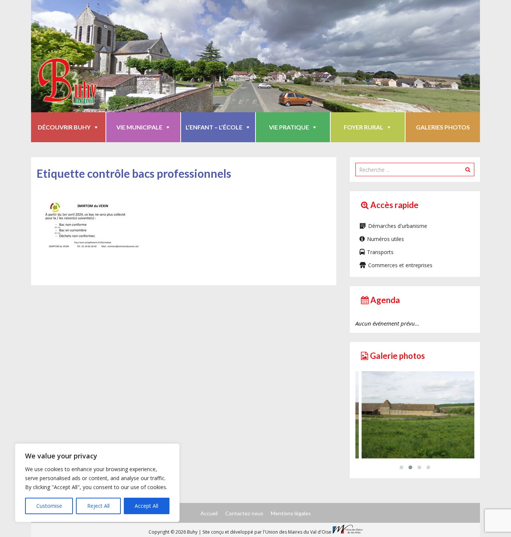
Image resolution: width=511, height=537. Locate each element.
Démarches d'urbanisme (397, 225)
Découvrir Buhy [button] (64, 127)
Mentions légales (291, 513)
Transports (380, 252)
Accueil (209, 513)
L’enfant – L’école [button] (214, 127)
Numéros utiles (385, 238)
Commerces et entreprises (400, 265)
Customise (49, 505)
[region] (97, 482)
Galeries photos (443, 127)
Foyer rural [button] (363, 127)
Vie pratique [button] (289, 127)
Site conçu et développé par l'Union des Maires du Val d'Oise (266, 532)
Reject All (98, 505)
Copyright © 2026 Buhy (174, 532)
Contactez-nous (244, 513)
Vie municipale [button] (139, 127)
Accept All (146, 505)
